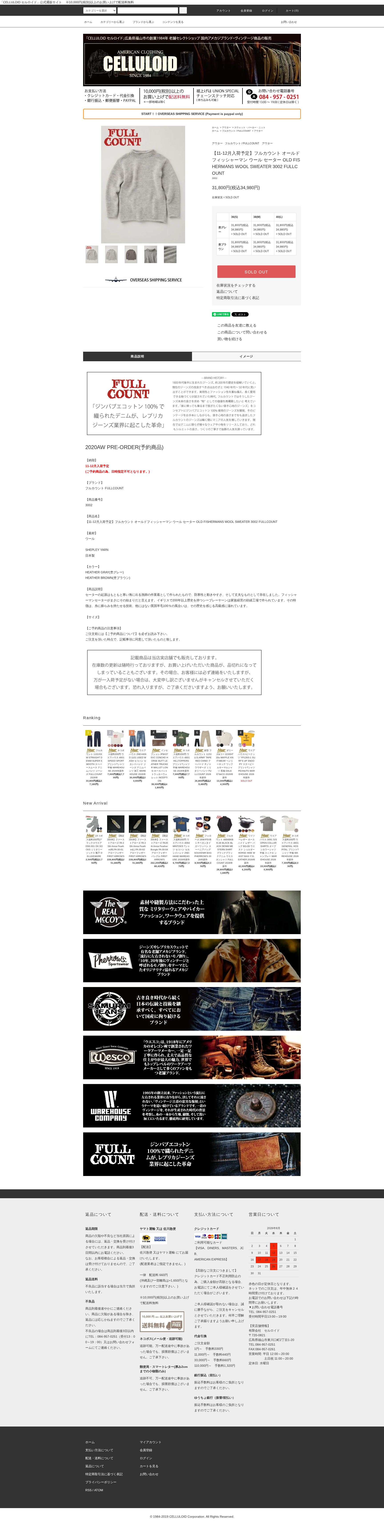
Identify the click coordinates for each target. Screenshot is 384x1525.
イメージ (246, 356)
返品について (227, 291)
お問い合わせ (289, 22)
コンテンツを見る (173, 22)
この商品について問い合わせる (242, 332)
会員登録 (246, 10)
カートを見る (149, 1466)
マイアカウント (151, 1442)
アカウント (223, 10)
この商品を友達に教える (236, 325)
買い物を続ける (229, 339)
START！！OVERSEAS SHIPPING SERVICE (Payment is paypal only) (192, 114)
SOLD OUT (256, 272)
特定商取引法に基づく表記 (237, 298)
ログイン (268, 10)
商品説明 (137, 356)
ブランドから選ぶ (143, 22)
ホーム (88, 22)
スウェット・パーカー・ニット (249, 127)
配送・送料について (99, 1458)
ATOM (98, 1490)
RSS (88, 1490)
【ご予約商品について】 (121, 634)
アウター (226, 127)
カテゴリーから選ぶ (112, 22)
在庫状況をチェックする (236, 285)
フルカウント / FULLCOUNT (236, 131)
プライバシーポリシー (100, 1482)
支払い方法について (99, 1450)
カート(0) (292, 10)
